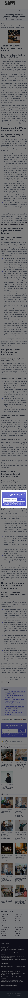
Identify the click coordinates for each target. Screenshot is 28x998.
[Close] (24, 493)
